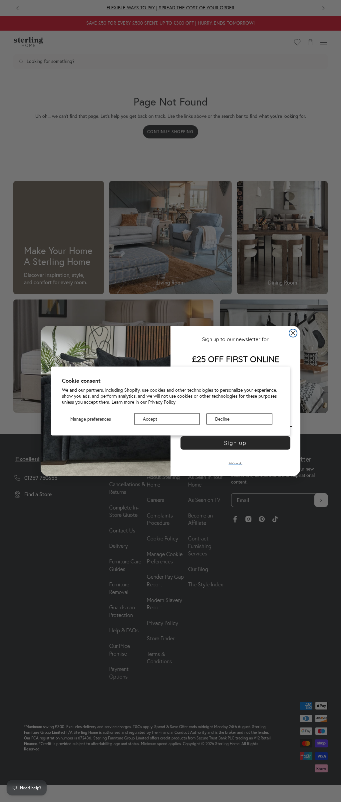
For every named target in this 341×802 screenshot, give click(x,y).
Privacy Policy (161, 402)
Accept (150, 419)
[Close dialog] (293, 333)
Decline (222, 419)
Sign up (235, 443)
